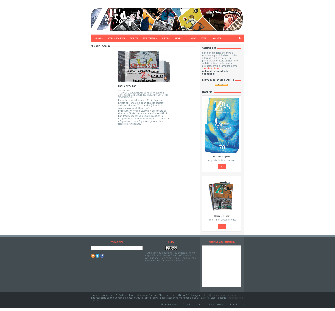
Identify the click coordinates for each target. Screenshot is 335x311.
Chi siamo (98, 38)
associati (219, 71)
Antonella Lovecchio (129, 93)
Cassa (200, 304)
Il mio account (216, 304)
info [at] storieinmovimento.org (219, 295)
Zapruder (134, 38)
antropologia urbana (142, 93)
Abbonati (207, 71)
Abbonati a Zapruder (222, 215)
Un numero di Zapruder (221, 156)
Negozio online (169, 304)
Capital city (156, 93)
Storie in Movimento (116, 38)
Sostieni (204, 38)
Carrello (187, 304)
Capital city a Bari (127, 86)
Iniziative (178, 38)
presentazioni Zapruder (160, 95)
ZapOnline (192, 38)
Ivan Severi (139, 95)
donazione (208, 73)
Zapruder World (150, 38)
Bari (151, 93)
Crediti (205, 297)
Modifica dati (237, 304)
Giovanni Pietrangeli (129, 95)
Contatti (217, 38)
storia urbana (122, 97)
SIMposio (165, 38)
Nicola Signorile (147, 95)
